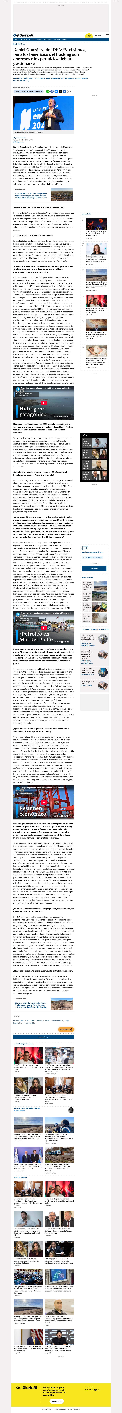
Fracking (39, 1021)
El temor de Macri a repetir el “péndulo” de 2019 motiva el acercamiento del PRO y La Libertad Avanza (59, 1098)
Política (17, 39)
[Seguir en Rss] (98, 1390)
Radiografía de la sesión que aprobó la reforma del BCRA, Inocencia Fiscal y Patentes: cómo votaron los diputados (28, 1290)
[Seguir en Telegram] (90, 1390)
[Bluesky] (56, 91)
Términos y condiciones (74, 1409)
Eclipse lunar (90, 2)
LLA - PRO (27, 2)
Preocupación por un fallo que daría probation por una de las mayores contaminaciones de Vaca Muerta (28, 1136)
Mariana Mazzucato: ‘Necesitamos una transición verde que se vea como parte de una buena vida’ (87, 607)
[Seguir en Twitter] (85, 1390)
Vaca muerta (38, 2)
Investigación (47, 39)
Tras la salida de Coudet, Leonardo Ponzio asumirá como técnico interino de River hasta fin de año (58, 1348)
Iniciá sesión (98, 35)
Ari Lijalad (61, 2)
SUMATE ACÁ (56, 1401)
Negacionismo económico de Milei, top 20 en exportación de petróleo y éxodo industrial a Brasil (28, 1166)
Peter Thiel (32, 2)
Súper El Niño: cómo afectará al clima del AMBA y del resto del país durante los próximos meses (87, 618)
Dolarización (16, 1023)
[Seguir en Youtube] (95, 1390)
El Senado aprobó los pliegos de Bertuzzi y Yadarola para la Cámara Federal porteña (58, 1231)
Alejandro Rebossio (19, 138)
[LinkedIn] (64, 91)
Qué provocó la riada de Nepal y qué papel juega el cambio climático (87, 596)
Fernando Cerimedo (53, 2)
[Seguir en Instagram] (92, 1390)
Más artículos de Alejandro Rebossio (27, 1108)
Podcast (64, 39)
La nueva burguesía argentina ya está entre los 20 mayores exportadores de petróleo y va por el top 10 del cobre (59, 1137)
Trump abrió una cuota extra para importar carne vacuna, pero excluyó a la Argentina (28, 1348)
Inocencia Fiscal (45, 2)
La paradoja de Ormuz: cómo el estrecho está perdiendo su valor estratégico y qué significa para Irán (96, 335)
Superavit (47, 1021)
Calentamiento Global (29, 1023)
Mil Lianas (57, 39)
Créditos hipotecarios (98, 2)
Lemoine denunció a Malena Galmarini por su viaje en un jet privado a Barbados (26, 1097)
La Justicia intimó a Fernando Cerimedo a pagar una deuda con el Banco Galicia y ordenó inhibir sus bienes (59, 1319)
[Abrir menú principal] (107, 35)
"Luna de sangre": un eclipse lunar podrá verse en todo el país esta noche (96, 233)
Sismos (33, 1021)
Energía (67, 1021)
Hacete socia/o (89, 36)
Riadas (105, 2)
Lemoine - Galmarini (68, 2)
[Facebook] (52, 91)
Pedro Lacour (49, 1104)
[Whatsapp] (48, 91)
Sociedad (32, 39)
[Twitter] (60, 91)
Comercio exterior (57, 1021)
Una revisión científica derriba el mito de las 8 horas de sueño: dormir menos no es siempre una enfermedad (96, 361)
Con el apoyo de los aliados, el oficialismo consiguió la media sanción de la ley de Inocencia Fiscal (59, 1261)
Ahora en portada (20, 1177)
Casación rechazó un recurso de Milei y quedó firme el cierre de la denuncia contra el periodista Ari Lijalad (27, 1232)
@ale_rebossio (19, 142)
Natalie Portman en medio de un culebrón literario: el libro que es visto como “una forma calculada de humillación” (96, 259)
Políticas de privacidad (60, 1409)
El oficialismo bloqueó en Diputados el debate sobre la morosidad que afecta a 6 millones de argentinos (59, 1289)
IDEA (22, 1021)
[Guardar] (69, 91)
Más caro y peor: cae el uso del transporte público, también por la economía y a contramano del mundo (58, 1167)
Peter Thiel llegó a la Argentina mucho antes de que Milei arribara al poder (28, 1067)
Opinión (39, 39)
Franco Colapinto (83, 2)
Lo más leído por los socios (23, 1044)
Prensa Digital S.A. (47, 1409)
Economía (24, 39)
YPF (27, 1021)
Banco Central (76, 2)
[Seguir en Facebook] (87, 1390)
